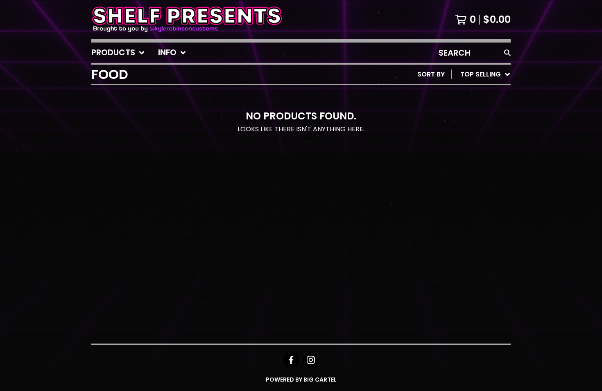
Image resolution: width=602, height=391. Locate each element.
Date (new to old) (451, 161)
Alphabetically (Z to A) (460, 148)
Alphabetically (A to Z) (460, 134)
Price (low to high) (453, 187)
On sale (431, 108)
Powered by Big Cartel (301, 379)
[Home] (187, 20)
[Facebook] (291, 360)
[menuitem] (118, 53)
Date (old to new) (451, 174)
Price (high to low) (453, 200)
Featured (434, 95)
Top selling (438, 121)
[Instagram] (311, 360)
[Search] (507, 53)
